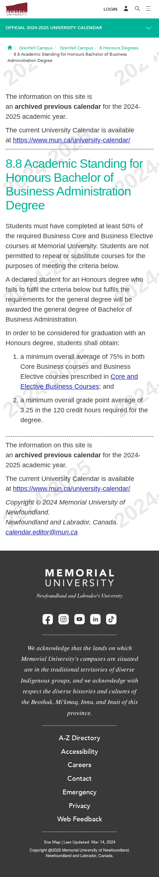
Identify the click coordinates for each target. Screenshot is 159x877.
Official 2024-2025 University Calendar (54, 27)
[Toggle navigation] (148, 9)
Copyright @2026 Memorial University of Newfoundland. (80, 850)
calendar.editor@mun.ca (42, 532)
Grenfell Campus (36, 48)
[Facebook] (48, 619)
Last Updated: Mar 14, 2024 (89, 842)
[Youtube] (79, 619)
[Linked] (95, 619)
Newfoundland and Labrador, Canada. (80, 855)
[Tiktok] (111, 619)
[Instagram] (63, 619)
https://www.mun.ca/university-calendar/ (71, 140)
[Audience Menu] (126, 9)
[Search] (137, 9)
